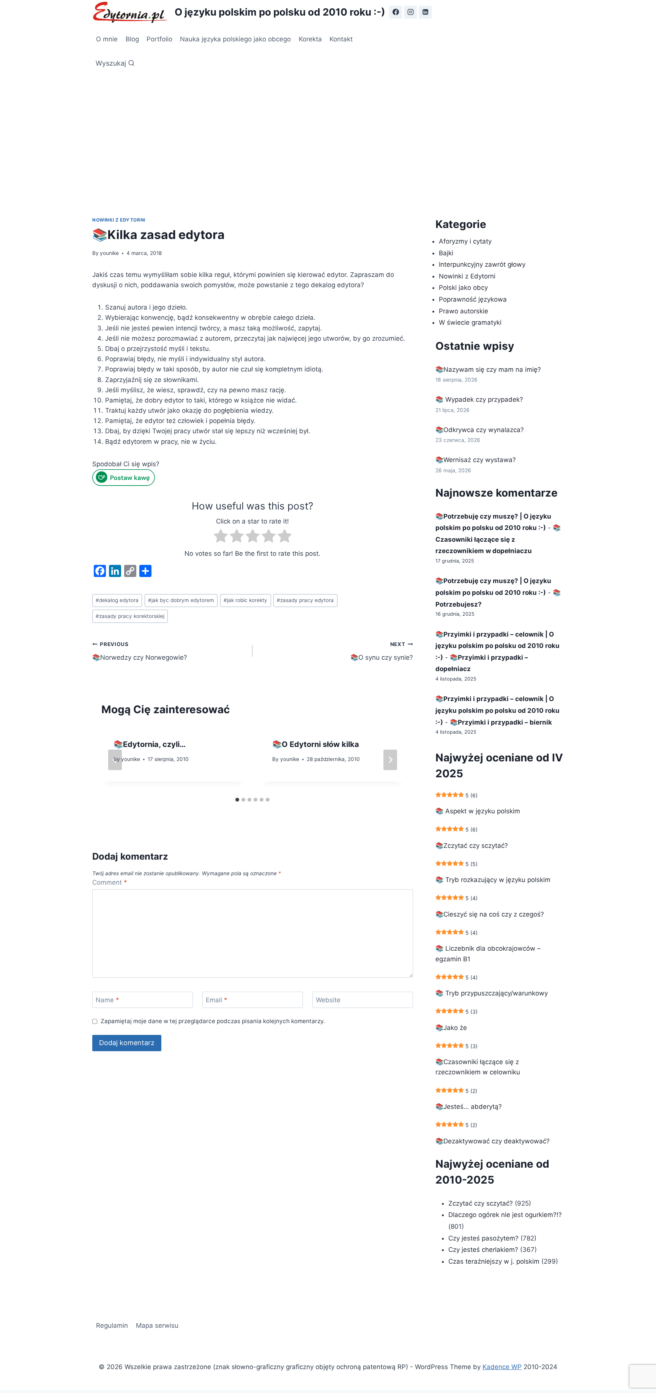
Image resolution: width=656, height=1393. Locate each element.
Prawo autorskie (463, 311)
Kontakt (341, 39)
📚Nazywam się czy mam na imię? (488, 369)
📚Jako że (451, 1027)
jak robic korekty (245, 600)
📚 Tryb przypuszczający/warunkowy (491, 993)
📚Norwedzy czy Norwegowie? (139, 651)
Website (328, 1000)
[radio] (221, 537)
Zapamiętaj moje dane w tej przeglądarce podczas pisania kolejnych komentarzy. (213, 1021)
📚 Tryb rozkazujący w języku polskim (492, 880)
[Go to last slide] (115, 760)
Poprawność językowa (473, 299)
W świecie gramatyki (470, 322)
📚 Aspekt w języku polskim (477, 811)
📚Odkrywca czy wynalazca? (479, 430)
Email (216, 1000)
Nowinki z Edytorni (118, 220)
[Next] (390, 760)
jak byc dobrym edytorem (181, 600)
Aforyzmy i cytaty (465, 241)
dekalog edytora (117, 600)
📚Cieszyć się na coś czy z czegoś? (489, 914)
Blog (132, 39)
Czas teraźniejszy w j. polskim (493, 1261)
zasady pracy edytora (305, 600)
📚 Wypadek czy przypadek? (479, 399)
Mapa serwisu (157, 1325)
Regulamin (112, 1325)
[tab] (237, 800)
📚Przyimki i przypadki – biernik (501, 722)
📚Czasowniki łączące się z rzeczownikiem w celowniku (477, 1067)
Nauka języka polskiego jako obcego (235, 39)
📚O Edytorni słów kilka (315, 744)
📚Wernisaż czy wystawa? (475, 460)
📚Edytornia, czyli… (150, 744)
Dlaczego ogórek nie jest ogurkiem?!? (505, 1214)
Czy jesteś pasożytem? (483, 1238)
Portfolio (159, 39)
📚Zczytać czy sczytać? (471, 845)
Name (107, 1000)
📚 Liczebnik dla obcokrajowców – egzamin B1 (488, 953)
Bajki (446, 253)
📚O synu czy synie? (381, 651)
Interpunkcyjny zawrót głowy (482, 264)
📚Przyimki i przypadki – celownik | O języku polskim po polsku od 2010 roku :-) (497, 645)
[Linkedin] (425, 12)
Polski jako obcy (463, 287)
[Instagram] (410, 12)
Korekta (310, 39)
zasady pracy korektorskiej (130, 616)
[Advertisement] (328, 129)
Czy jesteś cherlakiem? (484, 1249)
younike (109, 253)
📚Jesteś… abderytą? (468, 1106)
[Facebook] (395, 12)
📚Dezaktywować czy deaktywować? (492, 1141)
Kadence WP (502, 1367)
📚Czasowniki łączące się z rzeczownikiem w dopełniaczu (498, 539)
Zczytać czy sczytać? (480, 1203)
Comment (109, 882)
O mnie (107, 39)
